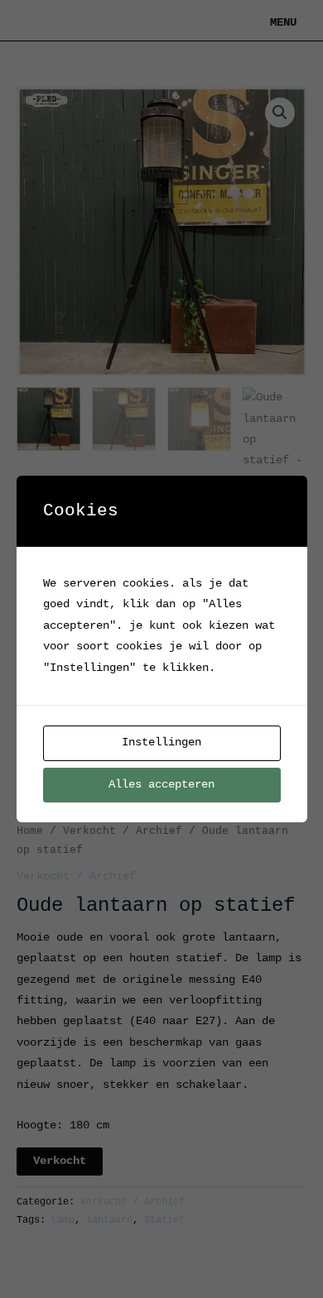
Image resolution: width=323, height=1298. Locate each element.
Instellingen (161, 742)
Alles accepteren (161, 784)
